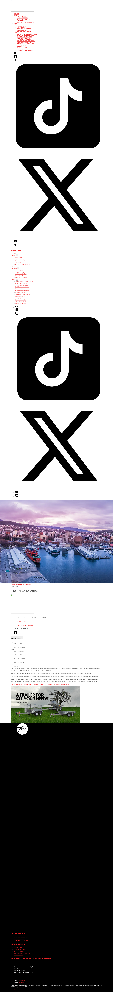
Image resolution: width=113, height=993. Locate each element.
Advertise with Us (19, 939)
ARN (15, 989)
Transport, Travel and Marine (58, 684)
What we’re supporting (26, 43)
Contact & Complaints (20, 937)
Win (15, 23)
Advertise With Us (24, 49)
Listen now (15, 250)
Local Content (18, 955)
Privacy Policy (18, 947)
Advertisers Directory (25, 35)
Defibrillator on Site (25, 50)
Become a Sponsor (24, 31)
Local (16, 33)
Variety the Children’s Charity (28, 34)
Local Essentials (17, 684)
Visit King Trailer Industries (25, 625)
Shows (16, 14)
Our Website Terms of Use (22, 953)
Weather (20, 46)
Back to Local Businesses (21, 585)
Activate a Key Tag (24, 29)
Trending (20, 20)
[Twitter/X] (58, 239)
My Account (21, 30)
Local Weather (22, 18)
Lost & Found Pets (24, 42)
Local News (21, 16)
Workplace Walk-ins (24, 37)
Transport (43, 684)
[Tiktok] (58, 150)
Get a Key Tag (22, 27)
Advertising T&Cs (19, 951)
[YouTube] (15, 242)
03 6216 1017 (22, 982)
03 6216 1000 (22, 980)
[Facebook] (15, 57)
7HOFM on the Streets (25, 38)
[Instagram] (15, 61)
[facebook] (15, 634)
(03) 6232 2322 (21, 621)
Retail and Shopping (31, 684)
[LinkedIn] (15, 246)
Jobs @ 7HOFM (22, 45)
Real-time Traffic (23, 19)
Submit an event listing (26, 41)
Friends (16, 25)
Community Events (24, 39)
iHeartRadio (17, 991)
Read (15, 15)
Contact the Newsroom (26, 22)
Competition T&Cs (19, 949)
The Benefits (21, 26)
